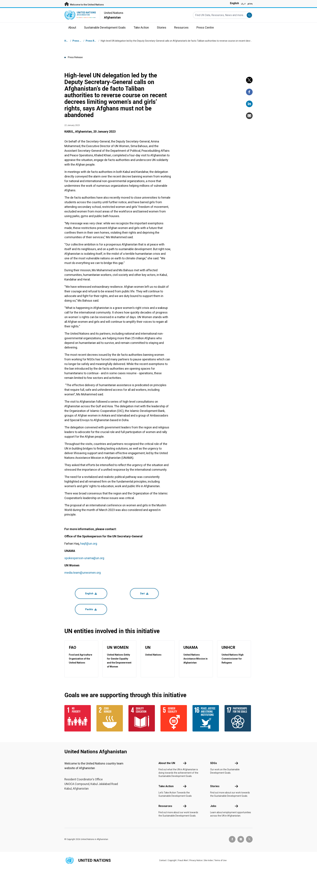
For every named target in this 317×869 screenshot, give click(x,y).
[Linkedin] (249, 104)
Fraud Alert (183, 860)
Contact (162, 860)
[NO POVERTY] (78, 718)
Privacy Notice (195, 860)
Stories (214, 786)
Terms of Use (220, 860)
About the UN (166, 763)
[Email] (249, 115)
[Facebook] (249, 92)
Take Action (166, 786)
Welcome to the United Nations (87, 4)
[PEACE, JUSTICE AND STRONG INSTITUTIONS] (207, 718)
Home (67, 40)
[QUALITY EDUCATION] (142, 718)
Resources (165, 806)
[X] (249, 80)
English (234, 3)
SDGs (213, 763)
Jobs (213, 806)
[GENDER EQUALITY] (174, 718)
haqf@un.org (88, 543)
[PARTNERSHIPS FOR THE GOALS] (239, 718)
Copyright (172, 860)
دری (243, 3)
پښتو (250, 3)
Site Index (208, 860)
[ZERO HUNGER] (110, 718)
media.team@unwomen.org (82, 572)
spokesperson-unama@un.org (84, 558)
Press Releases (94, 40)
